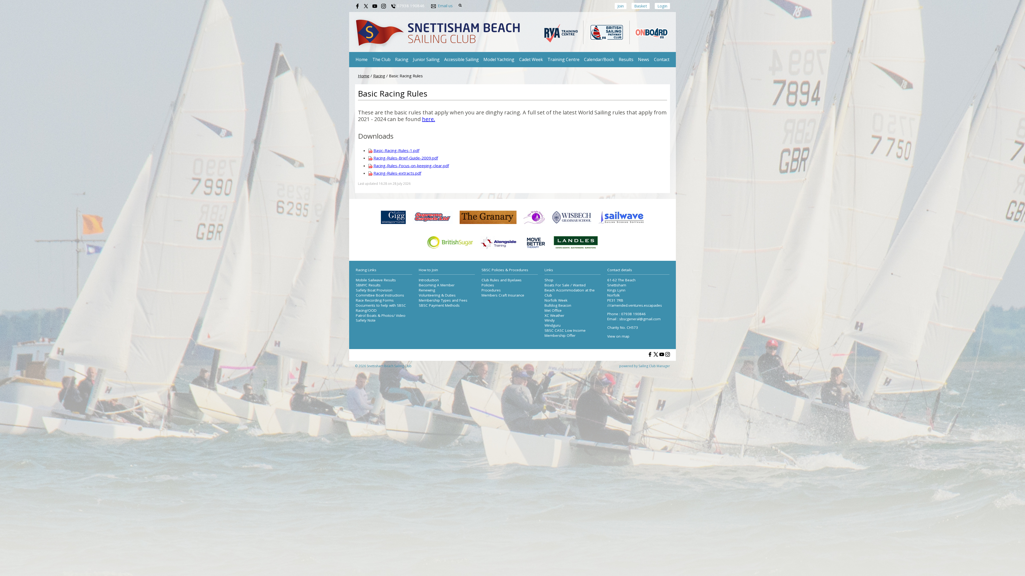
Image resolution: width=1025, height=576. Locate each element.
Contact (661, 59)
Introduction (429, 280)
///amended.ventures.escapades (634, 305)
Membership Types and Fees (443, 300)
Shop (549, 280)
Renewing (427, 290)
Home (362, 59)
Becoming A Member (437, 285)
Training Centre (563, 59)
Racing (401, 59)
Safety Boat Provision (374, 290)
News (643, 59)
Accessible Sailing (461, 59)
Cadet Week (531, 59)
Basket (640, 6)
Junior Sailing (426, 59)
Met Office (553, 310)
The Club (381, 59)
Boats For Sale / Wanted (565, 285)
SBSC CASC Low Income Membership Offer (565, 333)
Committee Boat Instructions (380, 295)
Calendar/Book (599, 59)
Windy (550, 320)
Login (662, 6)
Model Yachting (498, 59)
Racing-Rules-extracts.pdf (397, 173)
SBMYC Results (368, 285)
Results (626, 59)
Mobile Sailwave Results (376, 280)
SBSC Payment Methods (439, 305)
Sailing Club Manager (654, 366)
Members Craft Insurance (503, 295)
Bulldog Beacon (558, 305)
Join (620, 6)
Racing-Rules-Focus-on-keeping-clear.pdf (411, 165)
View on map (618, 336)
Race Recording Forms (375, 300)
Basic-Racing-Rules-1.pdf (396, 150)
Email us (445, 5)
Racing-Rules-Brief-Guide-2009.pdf (405, 158)
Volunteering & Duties (437, 295)
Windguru (553, 325)
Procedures (491, 290)
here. (428, 119)
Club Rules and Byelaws (502, 280)
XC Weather (554, 315)
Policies (488, 285)
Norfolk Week (556, 300)
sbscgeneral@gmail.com (640, 319)
